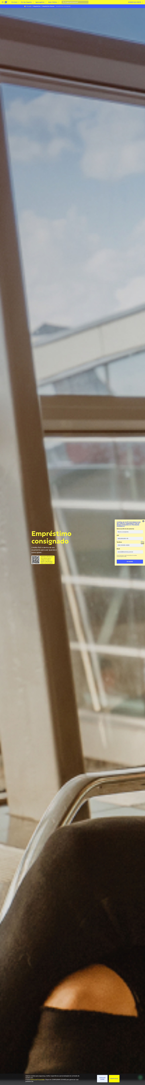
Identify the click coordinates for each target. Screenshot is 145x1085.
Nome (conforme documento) (125, 528)
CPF (118, 535)
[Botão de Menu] (2, 2)
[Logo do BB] (5, 2)
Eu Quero (130, 561)
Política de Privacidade (37, 1079)
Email (118, 548)
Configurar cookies (102, 1078)
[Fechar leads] (143, 521)
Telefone (119, 542)
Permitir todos (114, 1078)
